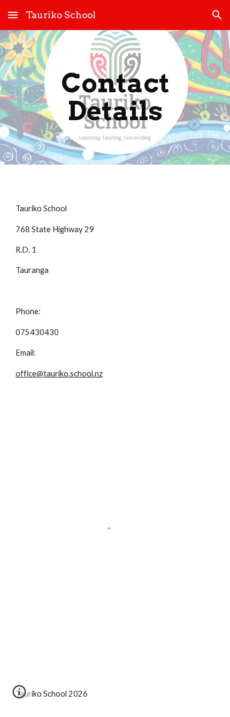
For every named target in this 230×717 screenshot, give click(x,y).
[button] (13, 14)
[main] (115, 97)
